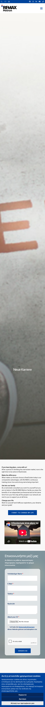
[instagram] (33, 1)
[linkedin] (36, 1)
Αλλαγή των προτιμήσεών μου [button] (22, 703)
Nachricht (11, 604)
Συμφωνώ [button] (23, 695)
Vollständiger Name (15, 574)
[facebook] (30, 1)
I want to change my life (22, 513)
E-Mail (10, 584)
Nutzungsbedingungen (27, 627)
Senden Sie (22, 651)
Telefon (11, 594)
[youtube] (40, 1)
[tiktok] (43, 1)
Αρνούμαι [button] (22, 699)
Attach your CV (13, 617)
